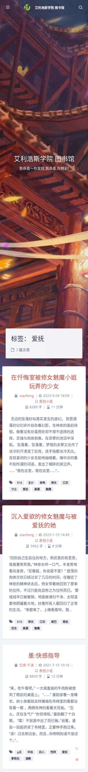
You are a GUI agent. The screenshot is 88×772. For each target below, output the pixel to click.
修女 (54, 483)
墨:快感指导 (44, 655)
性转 (53, 752)
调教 (28, 759)
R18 (19, 483)
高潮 (37, 489)
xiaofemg (26, 396)
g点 (19, 752)
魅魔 (48, 489)
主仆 (31, 483)
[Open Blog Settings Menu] (77, 759)
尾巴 (54, 622)
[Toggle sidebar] (7, 7)
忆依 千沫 (26, 665)
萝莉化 (15, 759)
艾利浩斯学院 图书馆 (50, 7)
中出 (30, 752)
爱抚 (25, 489)
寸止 (14, 489)
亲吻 (42, 483)
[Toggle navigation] (80, 7)
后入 (41, 752)
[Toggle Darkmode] (77, 748)
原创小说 (46, 401)
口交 (65, 483)
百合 (14, 628)
